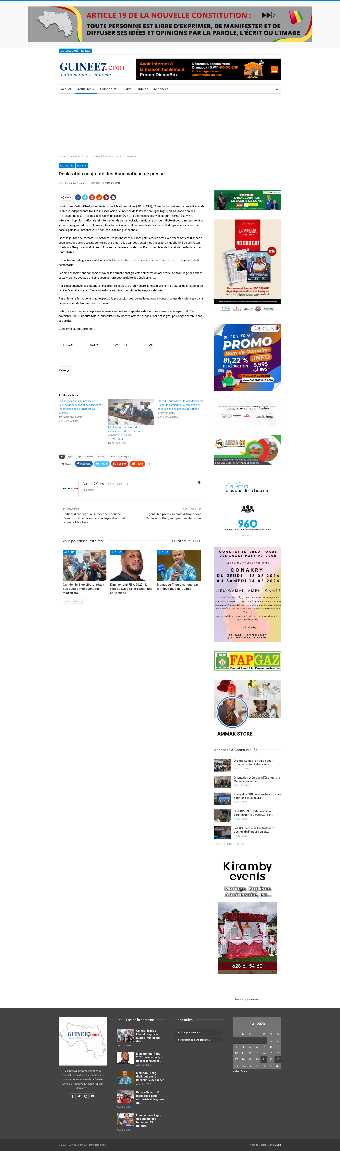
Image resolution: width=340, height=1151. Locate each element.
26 (250, 1065)
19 (250, 1059)
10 (236, 1053)
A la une (69, 552)
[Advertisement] (170, 123)
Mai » (244, 1071)
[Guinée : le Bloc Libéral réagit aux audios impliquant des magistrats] (84, 565)
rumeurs (113, 457)
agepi (70, 457)
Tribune (142, 89)
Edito (128, 89)
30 (277, 1065)
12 (250, 1053)
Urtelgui (125, 457)
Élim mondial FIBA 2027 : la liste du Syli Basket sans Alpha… (149, 1057)
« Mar (236, 1071)
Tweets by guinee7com (248, 999)
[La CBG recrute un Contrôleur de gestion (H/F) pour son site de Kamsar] (222, 832)
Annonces (161, 89)
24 (236, 1065)
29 (271, 1065)
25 (243, 1065)
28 (264, 1065)
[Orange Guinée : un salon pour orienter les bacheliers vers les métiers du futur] (222, 765)
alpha (80, 457)
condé (90, 457)
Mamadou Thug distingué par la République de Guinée (150, 1076)
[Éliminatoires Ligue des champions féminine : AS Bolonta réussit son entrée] (125, 1119)
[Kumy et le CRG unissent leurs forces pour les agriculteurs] (222, 799)
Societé (81, 165)
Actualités (84, 89)
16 (277, 1053)
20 (257, 1059)
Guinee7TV (108, 89)
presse (101, 457)
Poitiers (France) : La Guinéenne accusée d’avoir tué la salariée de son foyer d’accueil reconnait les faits (94, 518)
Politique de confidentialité (195, 1040)
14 (264, 1053)
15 (271, 1053)
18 (243, 1059)
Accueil (66, 89)
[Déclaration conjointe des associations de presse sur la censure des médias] (131, 412)
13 (257, 1053)
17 (236, 1059)
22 (271, 1059)
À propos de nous (190, 1032)
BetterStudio (274, 1145)
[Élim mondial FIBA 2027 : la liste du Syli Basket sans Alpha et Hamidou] (132, 565)
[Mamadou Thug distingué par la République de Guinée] (179, 565)
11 (243, 1053)
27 (257, 1065)
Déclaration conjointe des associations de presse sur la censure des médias (125, 430)
